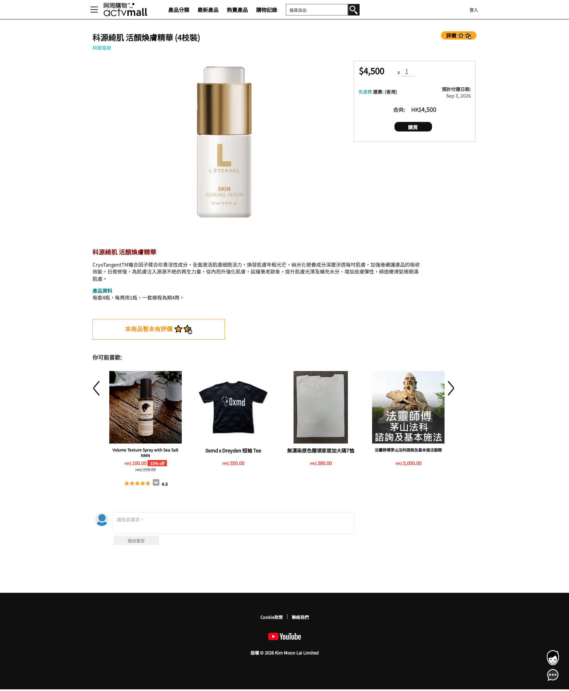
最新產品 (208, 10)
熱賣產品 (237, 10)
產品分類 (178, 10)
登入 (474, 10)
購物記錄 (266, 10)
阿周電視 (102, 47)
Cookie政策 (271, 617)
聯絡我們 (300, 617)
